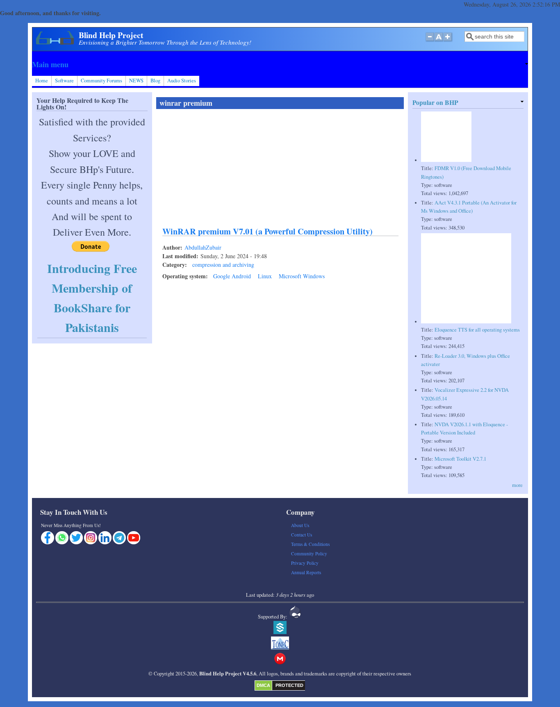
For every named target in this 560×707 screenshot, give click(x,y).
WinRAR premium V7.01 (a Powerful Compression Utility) (267, 231)
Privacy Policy (305, 563)
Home (41, 80)
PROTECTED (289, 685)
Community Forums (101, 80)
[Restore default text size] (439, 41)
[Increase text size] (448, 41)
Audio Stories (181, 80)
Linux (265, 276)
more (517, 485)
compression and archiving (223, 264)
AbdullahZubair (202, 247)
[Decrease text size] (429, 41)
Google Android (232, 276)
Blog (155, 80)
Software (64, 80)
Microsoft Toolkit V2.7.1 (460, 458)
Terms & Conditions (310, 544)
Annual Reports (306, 572)
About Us (300, 525)
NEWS (136, 80)
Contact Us (301, 535)
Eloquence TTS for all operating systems (477, 329)
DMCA (263, 685)
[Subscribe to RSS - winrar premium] (159, 296)
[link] (280, 64)
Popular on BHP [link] (435, 102)
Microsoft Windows (302, 276)
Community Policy (309, 553)
